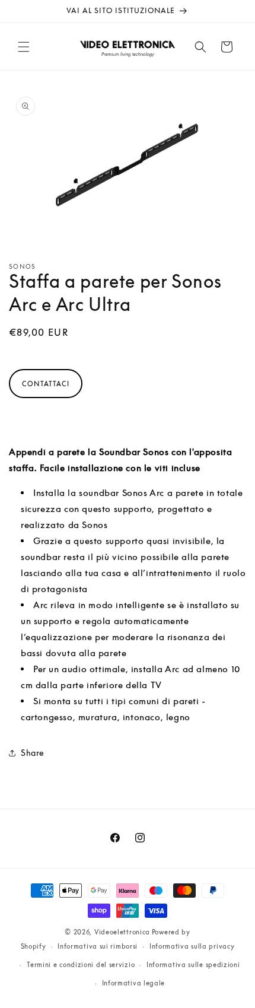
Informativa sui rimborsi (98, 946)
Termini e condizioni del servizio (81, 964)
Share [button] (32, 753)
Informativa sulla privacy (192, 946)
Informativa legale (133, 983)
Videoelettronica (122, 932)
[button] (24, 47)
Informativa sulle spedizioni (193, 964)
